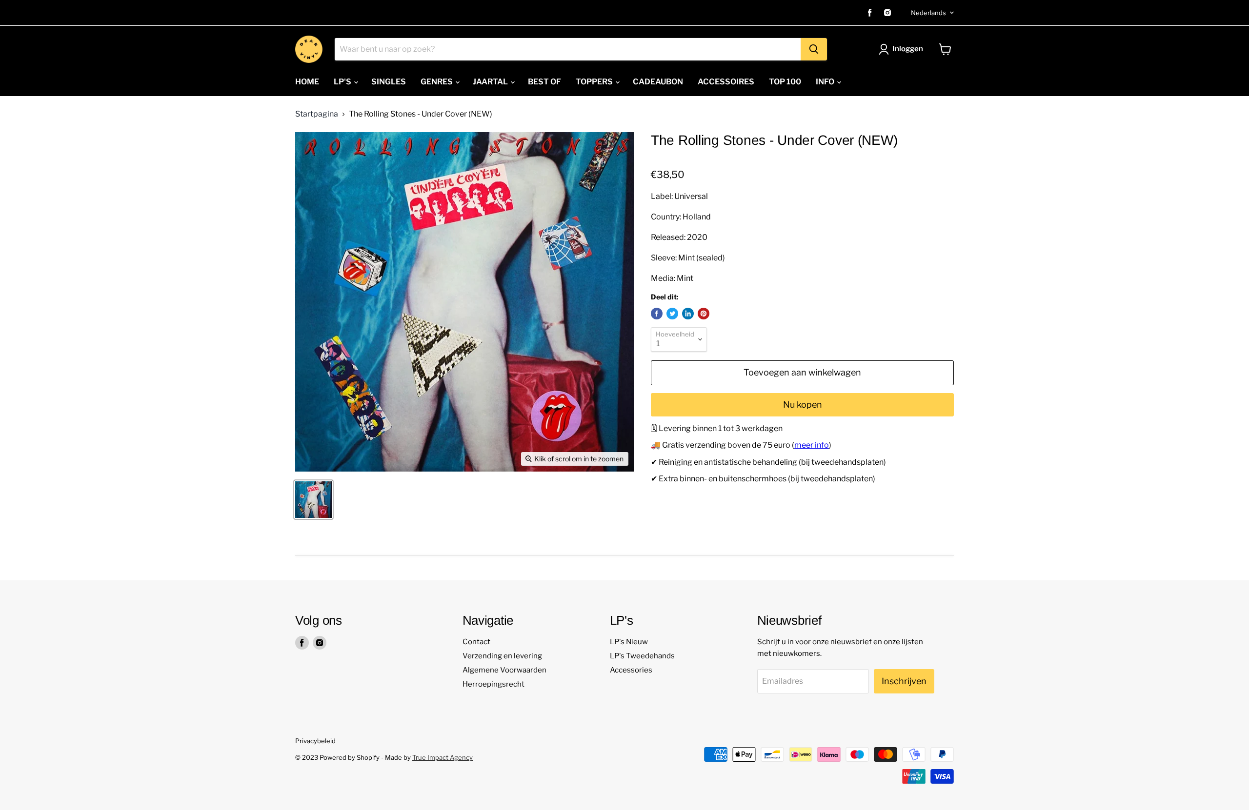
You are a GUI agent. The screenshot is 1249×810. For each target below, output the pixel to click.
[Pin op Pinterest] (703, 313)
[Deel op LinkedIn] (688, 313)
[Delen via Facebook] (657, 313)
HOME (307, 81)
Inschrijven (904, 681)
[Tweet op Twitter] (672, 313)
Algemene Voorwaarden (504, 670)
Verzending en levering (502, 656)
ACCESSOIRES (726, 81)
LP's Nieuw (629, 641)
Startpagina (316, 114)
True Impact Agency (442, 757)
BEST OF (544, 81)
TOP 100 (785, 81)
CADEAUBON (658, 81)
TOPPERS (595, 81)
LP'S (343, 81)
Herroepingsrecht (493, 684)
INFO (826, 81)
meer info (811, 445)
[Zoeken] (814, 49)
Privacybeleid (315, 741)
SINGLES (388, 81)
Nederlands (928, 13)
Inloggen (907, 48)
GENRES (437, 81)
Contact (476, 641)
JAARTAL (491, 81)
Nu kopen (802, 404)
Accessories (631, 670)
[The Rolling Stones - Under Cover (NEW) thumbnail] (313, 499)
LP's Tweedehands (642, 656)
